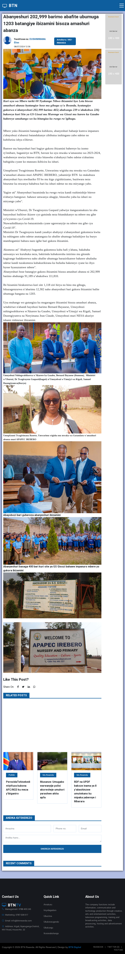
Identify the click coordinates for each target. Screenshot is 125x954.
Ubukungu (48, 927)
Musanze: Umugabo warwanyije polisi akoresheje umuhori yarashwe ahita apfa (52, 789)
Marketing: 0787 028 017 (16, 915)
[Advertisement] (52, 725)
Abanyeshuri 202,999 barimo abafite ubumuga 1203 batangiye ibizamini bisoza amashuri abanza (51, 23)
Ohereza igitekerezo (52, 849)
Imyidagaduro (50, 910)
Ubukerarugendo (51, 922)
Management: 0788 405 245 (18, 909)
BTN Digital (75, 947)
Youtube (118, 950)
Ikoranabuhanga (51, 933)
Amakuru (48, 904)
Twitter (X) (113, 947)
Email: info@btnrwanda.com (18, 920)
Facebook (98, 947)
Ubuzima (48, 916)
